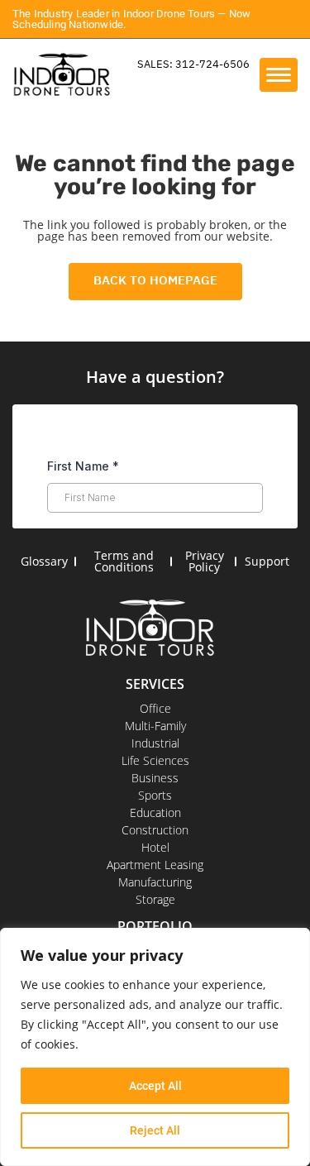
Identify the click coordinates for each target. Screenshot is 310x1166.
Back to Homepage (155, 280)
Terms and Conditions (124, 561)
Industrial (155, 743)
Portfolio (155, 926)
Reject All (155, 1130)
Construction (155, 830)
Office (155, 708)
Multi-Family (155, 726)
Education (155, 812)
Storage (155, 899)
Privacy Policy (204, 561)
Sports (155, 795)
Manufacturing (155, 882)
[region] (155, 1047)
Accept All (155, 1085)
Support (267, 561)
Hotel (155, 847)
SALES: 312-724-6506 (193, 64)
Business (155, 778)
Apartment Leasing (155, 864)
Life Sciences (155, 760)
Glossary (44, 561)
